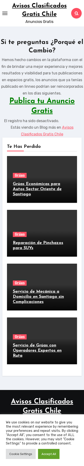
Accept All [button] (49, 454)
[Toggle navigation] (4, 13)
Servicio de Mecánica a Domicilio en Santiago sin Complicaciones (38, 297)
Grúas (20, 175)
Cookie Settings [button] (20, 454)
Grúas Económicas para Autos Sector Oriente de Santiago (37, 189)
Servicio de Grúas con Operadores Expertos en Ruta (37, 350)
